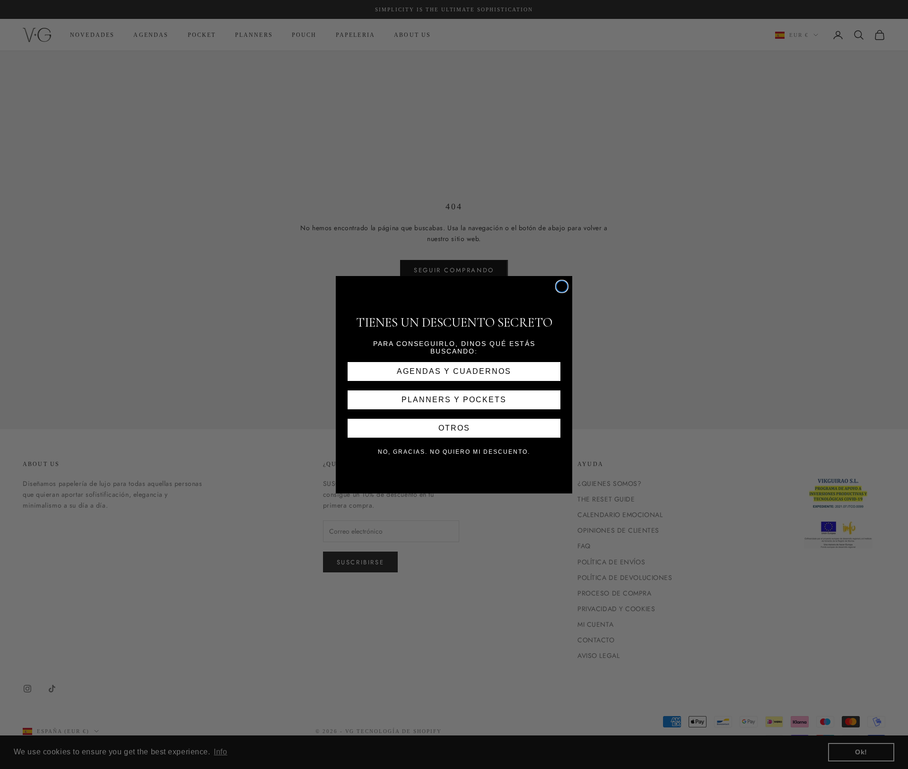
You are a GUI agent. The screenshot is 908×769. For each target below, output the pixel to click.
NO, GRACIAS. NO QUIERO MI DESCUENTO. (454, 452)
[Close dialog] (562, 286)
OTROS (454, 428)
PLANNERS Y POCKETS (454, 400)
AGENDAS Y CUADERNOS (454, 371)
